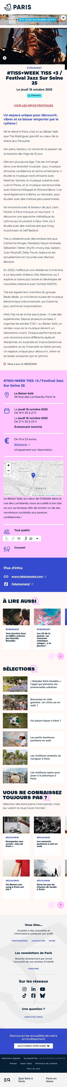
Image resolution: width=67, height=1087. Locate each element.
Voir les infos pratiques (33, 105)
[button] (33, 475)
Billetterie (20, 444)
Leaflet (35, 495)
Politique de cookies (46, 1063)
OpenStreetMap (50, 495)
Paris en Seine (51, 1080)
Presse (13, 1063)
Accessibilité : (44, 1058)
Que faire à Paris (25, 1080)
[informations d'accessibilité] (22, 538)
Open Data (26, 1063)
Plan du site (33, 1069)
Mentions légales (11, 1058)
